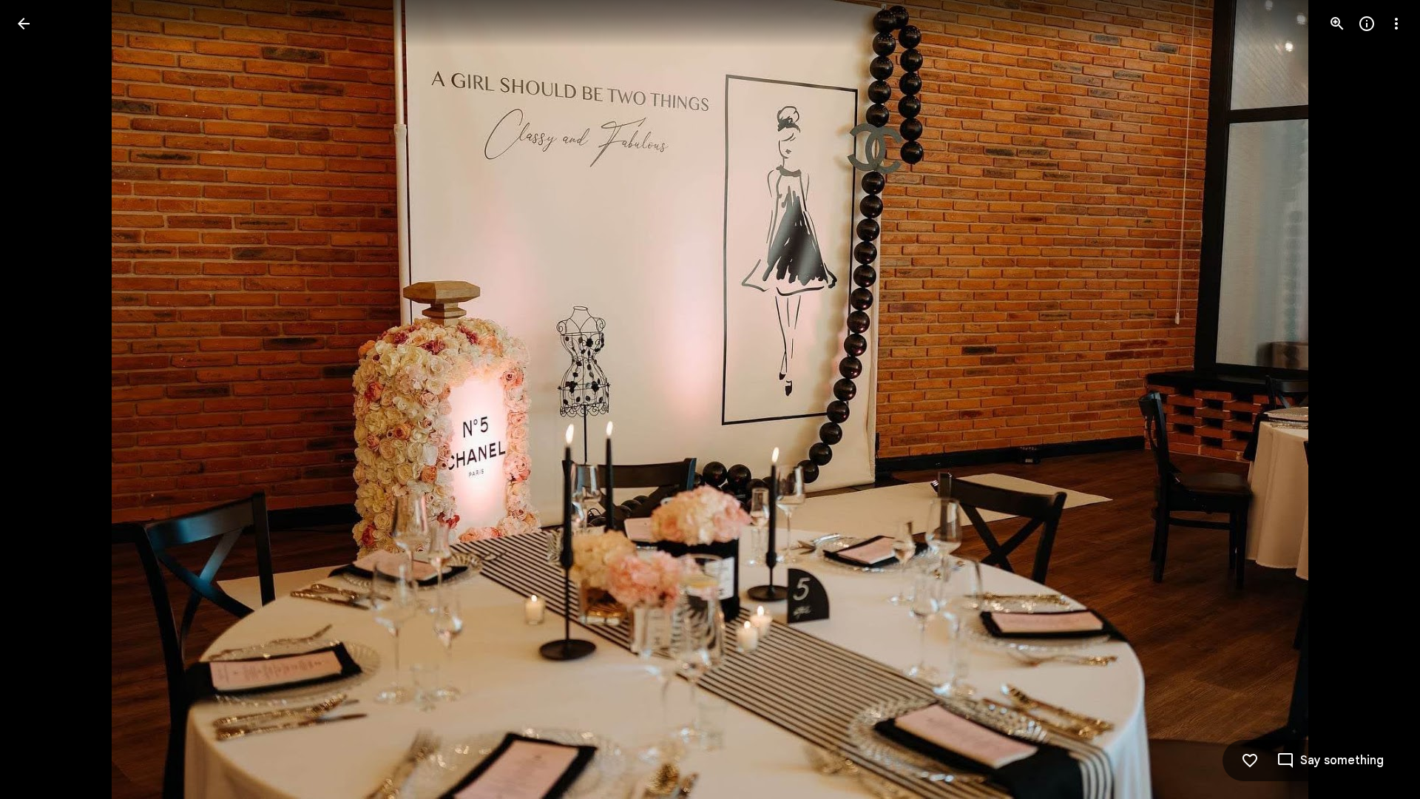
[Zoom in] (1337, 23)
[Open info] (1367, 23)
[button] (41, 399)
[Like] (1250, 760)
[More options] (1396, 23)
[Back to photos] (23, 23)
